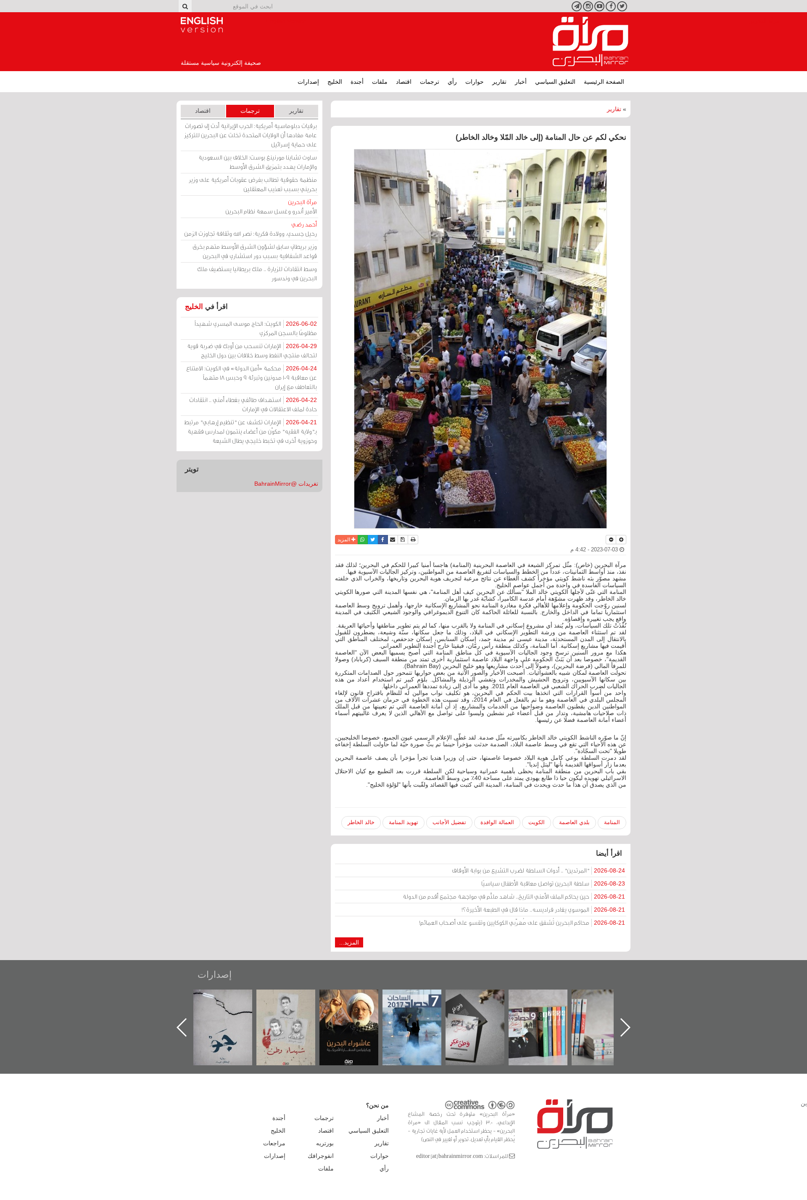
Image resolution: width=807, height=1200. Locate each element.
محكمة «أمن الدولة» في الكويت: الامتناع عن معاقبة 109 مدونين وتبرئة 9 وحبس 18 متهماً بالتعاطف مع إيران (251, 377)
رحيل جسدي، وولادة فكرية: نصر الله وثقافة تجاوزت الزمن (250, 229)
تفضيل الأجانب (449, 822)
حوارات (474, 81)
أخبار (521, 81)
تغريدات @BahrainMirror (286, 483)
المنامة (612, 822)
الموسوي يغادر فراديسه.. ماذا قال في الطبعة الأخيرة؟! (543, 909)
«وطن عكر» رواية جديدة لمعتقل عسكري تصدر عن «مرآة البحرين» (546, 1013)
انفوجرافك (321, 1155)
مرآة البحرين (590, 41)
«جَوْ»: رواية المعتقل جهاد (294, 1003)
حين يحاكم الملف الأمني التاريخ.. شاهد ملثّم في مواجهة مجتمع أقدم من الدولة (514, 896)
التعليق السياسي (555, 81)
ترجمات (429, 81)
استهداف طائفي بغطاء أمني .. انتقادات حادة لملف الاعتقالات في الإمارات (253, 404)
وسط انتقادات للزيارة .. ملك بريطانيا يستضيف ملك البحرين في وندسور (257, 273)
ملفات (380, 81)
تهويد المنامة (403, 822)
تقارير (499, 81)
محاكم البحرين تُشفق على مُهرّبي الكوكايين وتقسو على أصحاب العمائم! (522, 922)
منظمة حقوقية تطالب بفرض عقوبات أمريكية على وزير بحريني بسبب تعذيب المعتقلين (253, 184)
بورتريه (325, 1143)
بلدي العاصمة (574, 822)
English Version (202, 24)
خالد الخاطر (361, 822)
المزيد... (349, 942)
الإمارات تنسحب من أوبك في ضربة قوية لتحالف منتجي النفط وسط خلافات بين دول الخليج (252, 350)
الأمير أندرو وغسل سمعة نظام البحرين (271, 206)
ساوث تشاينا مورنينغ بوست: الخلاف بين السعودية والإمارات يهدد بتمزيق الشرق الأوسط (257, 162)
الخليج (334, 81)
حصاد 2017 (483, 998)
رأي (452, 81)
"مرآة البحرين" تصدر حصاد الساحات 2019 (609, 1008)
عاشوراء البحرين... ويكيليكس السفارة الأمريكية (420, 1008)
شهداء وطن (357, 998)
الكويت (536, 822)
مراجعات (274, 1143)
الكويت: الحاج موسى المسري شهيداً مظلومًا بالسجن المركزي (256, 328)
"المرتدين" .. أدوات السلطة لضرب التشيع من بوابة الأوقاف (538, 870)
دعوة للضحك (231, 998)
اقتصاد (403, 81)
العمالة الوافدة (497, 822)
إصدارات (308, 81)
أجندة (357, 81)
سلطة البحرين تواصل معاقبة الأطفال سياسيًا (553, 883)
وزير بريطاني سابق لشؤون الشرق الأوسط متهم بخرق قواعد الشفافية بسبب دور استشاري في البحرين (255, 251)
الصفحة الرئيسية (604, 81)
